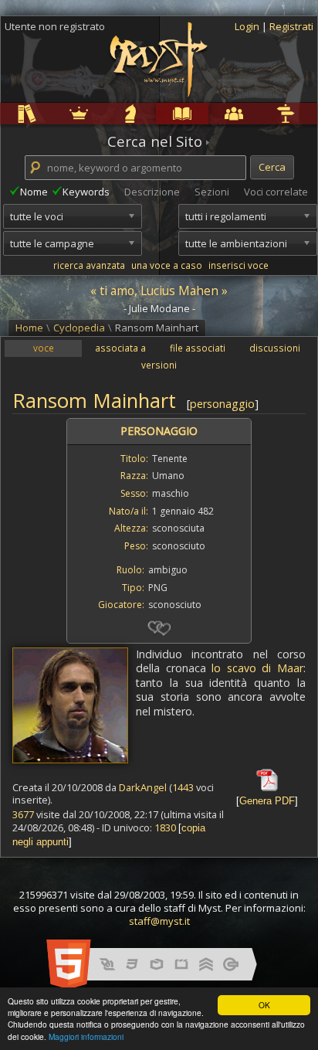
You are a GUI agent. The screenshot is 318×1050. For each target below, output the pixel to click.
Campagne (107, 113)
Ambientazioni (55, 113)
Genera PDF (267, 801)
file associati (197, 348)
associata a (120, 348)
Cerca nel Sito (154, 141)
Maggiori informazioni (86, 1036)
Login (248, 26)
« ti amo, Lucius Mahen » (159, 290)
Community (211, 113)
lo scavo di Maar (257, 668)
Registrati (291, 26)
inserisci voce (238, 265)
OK (264, 1005)
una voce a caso (166, 265)
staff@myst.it (159, 921)
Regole (3, 113)
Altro (261, 113)
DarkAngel (143, 787)
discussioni (274, 348)
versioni (159, 364)
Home (29, 328)
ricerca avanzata (89, 265)
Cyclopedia (159, 113)
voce (43, 348)
